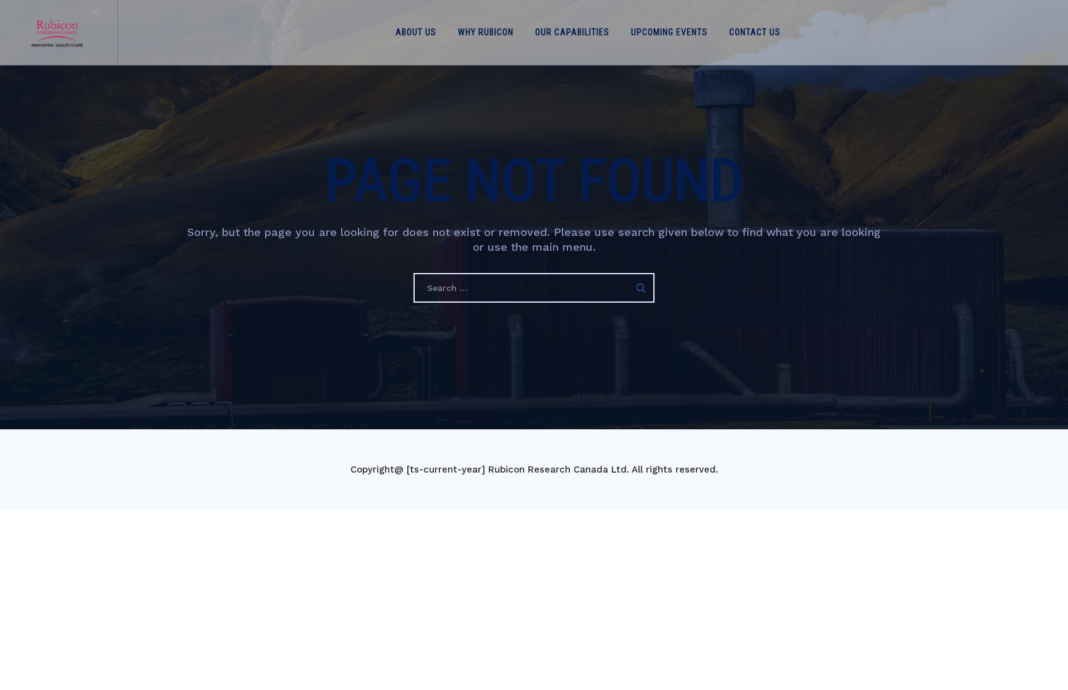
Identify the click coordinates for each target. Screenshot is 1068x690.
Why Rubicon (486, 32)
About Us (416, 32)
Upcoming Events (669, 32)
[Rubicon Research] (57, 32)
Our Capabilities (572, 32)
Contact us (755, 32)
